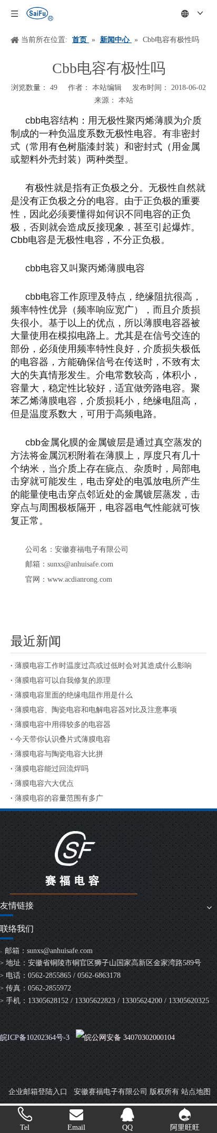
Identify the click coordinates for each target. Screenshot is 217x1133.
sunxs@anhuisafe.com (60, 951)
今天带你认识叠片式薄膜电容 (63, 739)
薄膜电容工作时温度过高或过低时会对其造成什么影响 (103, 666)
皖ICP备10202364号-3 (35, 1037)
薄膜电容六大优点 (44, 783)
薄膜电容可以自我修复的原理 (63, 680)
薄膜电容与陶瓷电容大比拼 (59, 754)
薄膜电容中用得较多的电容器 (63, 725)
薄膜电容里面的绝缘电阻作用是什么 (74, 695)
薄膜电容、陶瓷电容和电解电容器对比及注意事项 (96, 710)
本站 (126, 100)
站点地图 (196, 1092)
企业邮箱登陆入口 (37, 1092)
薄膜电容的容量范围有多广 (59, 798)
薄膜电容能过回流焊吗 (51, 769)
